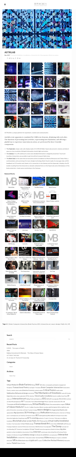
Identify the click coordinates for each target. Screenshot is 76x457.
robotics (37, 426)
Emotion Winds (38, 407)
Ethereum (26, 426)
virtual (28, 415)
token (26, 440)
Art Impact (58, 415)
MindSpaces (53, 437)
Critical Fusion (49, 390)
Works (51, 55)
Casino (63, 393)
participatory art (38, 399)
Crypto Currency (49, 418)
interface (23, 415)
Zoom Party (64, 396)
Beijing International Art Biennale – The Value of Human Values (25, 353)
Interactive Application (12, 418)
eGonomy (32, 426)
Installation (9, 421)
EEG (39, 324)
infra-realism (61, 407)
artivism (69, 399)
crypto (40, 440)
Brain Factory (32, 324)
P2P (27, 396)
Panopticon (9, 387)
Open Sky (51, 401)
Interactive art (46, 324)
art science (32, 415)
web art (52, 415)
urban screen (27, 421)
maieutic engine (39, 390)
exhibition (46, 435)
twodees (46, 407)
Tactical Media (40, 437)
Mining (33, 385)
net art (49, 399)
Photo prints (44, 421)
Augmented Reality (58, 410)
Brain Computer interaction (18, 324)
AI (68, 396)
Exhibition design (28, 435)
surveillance (63, 418)
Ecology (35, 410)
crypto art (33, 440)
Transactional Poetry (21, 387)
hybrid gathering (43, 415)
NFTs (29, 418)
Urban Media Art (13, 385)
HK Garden (68, 393)
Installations (26, 55)
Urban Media (25, 424)
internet (37, 432)
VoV (37, 384)
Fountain (30, 410)
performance (53, 407)
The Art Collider (29, 407)
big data (63, 429)
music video (64, 415)
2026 (8, 350)
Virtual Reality (39, 404)
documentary (26, 432)
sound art (20, 426)
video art (9, 399)
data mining (51, 432)
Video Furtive (21, 443)
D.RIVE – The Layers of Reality (15, 348)
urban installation (17, 432)
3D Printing (29, 412)
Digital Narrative (11, 396)
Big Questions (19, 413)
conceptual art (53, 435)
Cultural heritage (39, 401)
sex (66, 410)
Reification (45, 412)
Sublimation (11, 393)
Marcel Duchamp (58, 432)
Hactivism (37, 413)
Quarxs (59, 437)
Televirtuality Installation (44, 396)
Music (48, 404)
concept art (65, 426)
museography (55, 399)
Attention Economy (28, 390)
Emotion (13, 410)
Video (46, 437)
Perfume (53, 413)
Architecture (20, 440)
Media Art (19, 407)
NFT (23, 401)
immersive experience (45, 429)
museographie (47, 426)
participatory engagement (59, 385)
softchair (25, 410)
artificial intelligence (21, 404)
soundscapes (44, 432)
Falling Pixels (30, 399)
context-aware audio (16, 390)
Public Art (64, 324)
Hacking (30, 404)
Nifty (49, 415)
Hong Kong (21, 418)
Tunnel (14, 443)
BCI (7, 324)
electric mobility (57, 396)
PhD (51, 410)
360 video (42, 385)
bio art (42, 426)
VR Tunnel (17, 429)
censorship (19, 410)
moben (56, 55)
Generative (57, 401)
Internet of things (65, 413)
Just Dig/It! (32, 387)
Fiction (31, 432)
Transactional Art (42, 423)
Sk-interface (31, 396)
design (32, 424)
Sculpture (9, 435)
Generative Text (29, 401)
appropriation (10, 413)
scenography (49, 385)
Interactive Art (35, 55)
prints (57, 413)
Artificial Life (38, 435)
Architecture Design (17, 435)
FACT (24, 437)
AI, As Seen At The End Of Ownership (18, 358)
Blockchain (17, 421)
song (25, 418)
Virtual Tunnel (34, 429)
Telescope (57, 418)
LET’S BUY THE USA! (13, 355)
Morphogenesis (16, 401)
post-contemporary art (14, 415)
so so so (31, 393)
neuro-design (55, 324)
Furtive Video (53, 424)
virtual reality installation (58, 421)
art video (9, 401)
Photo (46, 401)
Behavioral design (21, 393)
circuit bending (10, 429)
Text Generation (16, 424)
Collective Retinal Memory (53, 440)
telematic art (61, 424)
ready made (59, 390)
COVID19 (19, 437)
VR (69, 324)
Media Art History (55, 429)
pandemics (41, 418)
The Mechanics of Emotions (47, 393)
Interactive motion (30, 437)
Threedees (38, 387)
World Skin (63, 399)
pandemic (9, 432)
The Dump (56, 426)
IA (10, 410)
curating (35, 418)
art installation (25, 429)
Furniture (9, 424)
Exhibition (20, 55)
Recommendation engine (57, 404)
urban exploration (21, 396)
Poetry (65, 432)
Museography (44, 55)
